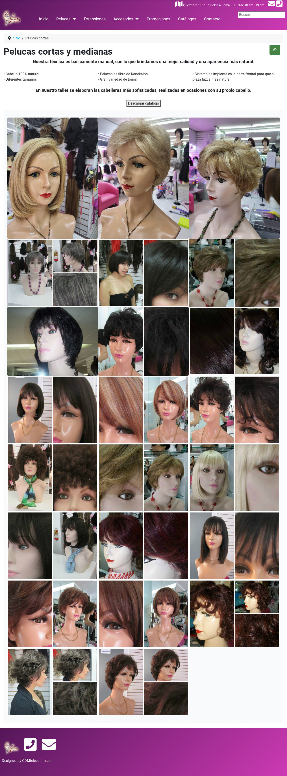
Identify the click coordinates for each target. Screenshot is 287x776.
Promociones (158, 19)
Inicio (43, 19)
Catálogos (187, 19)
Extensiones (95, 19)
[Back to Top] (279, 767)
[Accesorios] (136, 19)
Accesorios (123, 19)
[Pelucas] (73, 19)
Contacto (212, 19)
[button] (52, 178)
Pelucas (63, 19)
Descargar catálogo (143, 103)
